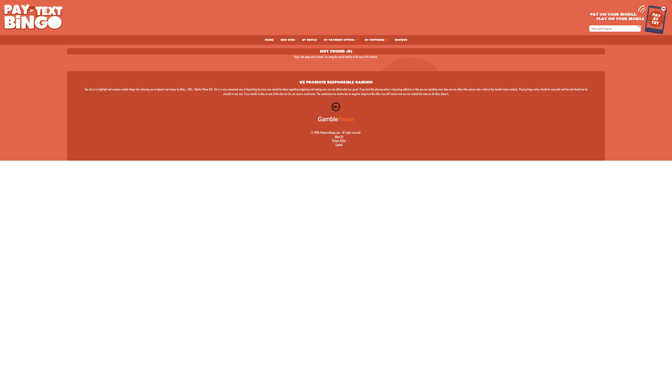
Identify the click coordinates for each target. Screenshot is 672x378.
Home (269, 39)
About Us (339, 136)
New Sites (288, 39)
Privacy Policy (339, 140)
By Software (374, 39)
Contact (339, 144)
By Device (309, 39)
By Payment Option (339, 39)
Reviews (401, 39)
